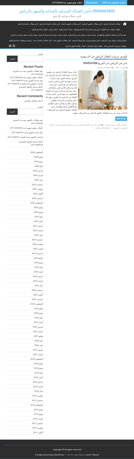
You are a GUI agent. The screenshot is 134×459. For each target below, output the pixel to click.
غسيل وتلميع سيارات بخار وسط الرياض (86, 40)
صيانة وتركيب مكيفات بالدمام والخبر (45, 29)
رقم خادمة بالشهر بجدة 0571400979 (68, 2)
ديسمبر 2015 (37, 423)
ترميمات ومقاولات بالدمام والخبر (20, 40)
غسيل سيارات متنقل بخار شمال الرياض (53, 35)
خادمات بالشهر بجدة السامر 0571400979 (25, 83)
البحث (40, 54)
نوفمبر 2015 (37, 427)
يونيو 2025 (38, 212)
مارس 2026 (38, 170)
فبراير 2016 (38, 418)
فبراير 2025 (38, 230)
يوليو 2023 (38, 308)
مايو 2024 (38, 267)
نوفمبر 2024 (37, 244)
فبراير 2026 (38, 175)
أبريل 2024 (38, 271)
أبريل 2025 (38, 221)
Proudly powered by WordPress (49, 454)
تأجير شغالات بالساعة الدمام (28, 24)
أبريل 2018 (38, 377)
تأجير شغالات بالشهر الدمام (71, 24)
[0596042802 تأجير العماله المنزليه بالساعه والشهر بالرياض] (124, 23)
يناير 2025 (38, 235)
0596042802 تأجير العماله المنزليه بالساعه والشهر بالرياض (67, 11)
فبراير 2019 (38, 354)
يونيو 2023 (38, 313)
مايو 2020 (38, 340)
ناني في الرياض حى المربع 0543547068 (105, 63)
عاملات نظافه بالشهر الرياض (76, 46)
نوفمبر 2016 (37, 395)
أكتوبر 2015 (38, 432)
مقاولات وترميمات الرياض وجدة (115, 46)
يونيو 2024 (38, 262)
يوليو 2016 (38, 409)
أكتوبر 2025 (38, 193)
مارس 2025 (38, 225)
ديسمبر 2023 (37, 290)
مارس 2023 (38, 326)
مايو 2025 (38, 216)
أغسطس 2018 (36, 359)
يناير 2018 (38, 391)
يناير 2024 (38, 285)
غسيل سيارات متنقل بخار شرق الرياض (82, 35)
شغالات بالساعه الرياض (112, 24)
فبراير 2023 (38, 331)
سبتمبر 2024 (37, 253)
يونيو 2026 (38, 161)
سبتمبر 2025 (37, 198)
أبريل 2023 (38, 322)
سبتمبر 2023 (37, 299)
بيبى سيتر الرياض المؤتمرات (69, 125)
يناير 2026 (38, 179)
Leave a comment (101, 128)
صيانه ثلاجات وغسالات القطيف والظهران (111, 35)
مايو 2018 (38, 372)
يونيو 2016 (38, 414)
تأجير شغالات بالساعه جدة (43, 40)
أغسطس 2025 (36, 202)
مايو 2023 (38, 317)
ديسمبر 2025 (37, 184)
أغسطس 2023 (36, 303)
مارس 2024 (38, 276)
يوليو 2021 (38, 336)
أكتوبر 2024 (38, 248)
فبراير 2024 (38, 280)
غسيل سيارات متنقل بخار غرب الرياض (24, 35)
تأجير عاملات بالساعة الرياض (50, 24)
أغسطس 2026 (36, 152)
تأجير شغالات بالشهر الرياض (92, 24)
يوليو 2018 (38, 363)
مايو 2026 (38, 166)
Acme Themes (92, 454)
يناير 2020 (38, 345)
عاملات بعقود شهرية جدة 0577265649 (26, 77)
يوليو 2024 (38, 258)
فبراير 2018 (38, 386)
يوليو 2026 (38, 156)
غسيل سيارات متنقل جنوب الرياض (114, 40)
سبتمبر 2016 (37, 400)
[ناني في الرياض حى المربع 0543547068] (102, 72)
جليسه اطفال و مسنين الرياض (115, 125)
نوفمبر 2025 (37, 189)
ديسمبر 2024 (37, 239)
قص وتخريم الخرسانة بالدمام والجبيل (87, 29)
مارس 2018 (38, 382)
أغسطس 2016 (36, 404)
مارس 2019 (38, 349)
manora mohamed (104, 68)
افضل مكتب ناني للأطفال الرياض (90, 125)
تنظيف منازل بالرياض (95, 46)
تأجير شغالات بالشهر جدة (62, 40)
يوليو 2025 (38, 207)
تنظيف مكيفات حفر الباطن (111, 29)
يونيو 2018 (38, 368)
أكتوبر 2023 (38, 294)
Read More (121, 119)
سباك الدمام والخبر (66, 29)
